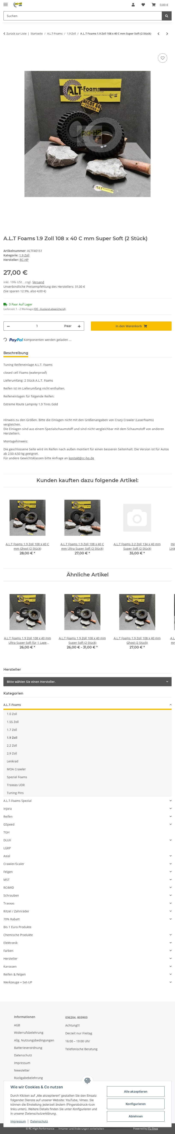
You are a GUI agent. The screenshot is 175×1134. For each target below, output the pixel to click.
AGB (17, 1025)
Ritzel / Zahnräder (16, 911)
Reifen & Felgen (14, 974)
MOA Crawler (16, 769)
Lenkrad (12, 761)
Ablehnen (136, 1116)
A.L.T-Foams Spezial (17, 801)
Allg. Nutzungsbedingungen (34, 1040)
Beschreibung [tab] (15, 353)
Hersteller (10, 959)
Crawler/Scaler (13, 864)
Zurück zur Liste (16, 33)
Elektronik (10, 943)
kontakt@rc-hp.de (81, 458)
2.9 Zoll (12, 753)
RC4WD (8, 887)
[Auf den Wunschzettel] (162, 58)
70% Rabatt (11, 919)
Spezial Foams (17, 777)
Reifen (8, 816)
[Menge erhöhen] (79, 326)
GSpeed (9, 824)
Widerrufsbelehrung (28, 1033)
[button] (133, 4)
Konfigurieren (136, 1104)
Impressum (18, 1121)
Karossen (10, 966)
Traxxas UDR (16, 785)
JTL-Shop (153, 1128)
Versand (38, 282)
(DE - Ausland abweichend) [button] (50, 309)
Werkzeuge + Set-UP (17, 982)
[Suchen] (167, 15)
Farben (8, 951)
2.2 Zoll (12, 745)
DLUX (7, 840)
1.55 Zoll (13, 722)
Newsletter (22, 1070)
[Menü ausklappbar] (5, 2)
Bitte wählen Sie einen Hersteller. (31, 682)
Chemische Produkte (18, 935)
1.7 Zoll (12, 730)
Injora (7, 809)
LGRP (7, 848)
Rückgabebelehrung (28, 1078)
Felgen (8, 872)
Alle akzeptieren (135, 1091)
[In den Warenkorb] (6, 47)
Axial (6, 856)
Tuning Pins (15, 793)
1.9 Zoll (24, 255)
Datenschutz (39, 1121)
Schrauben (11, 895)
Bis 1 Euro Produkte (17, 927)
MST (6, 880)
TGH (6, 832)
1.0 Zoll (12, 714)
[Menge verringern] (8, 326)
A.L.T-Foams (12, 705)
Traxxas (8, 903)
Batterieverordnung (28, 1048)
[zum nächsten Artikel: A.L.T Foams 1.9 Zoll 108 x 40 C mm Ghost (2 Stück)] (167, 33)
